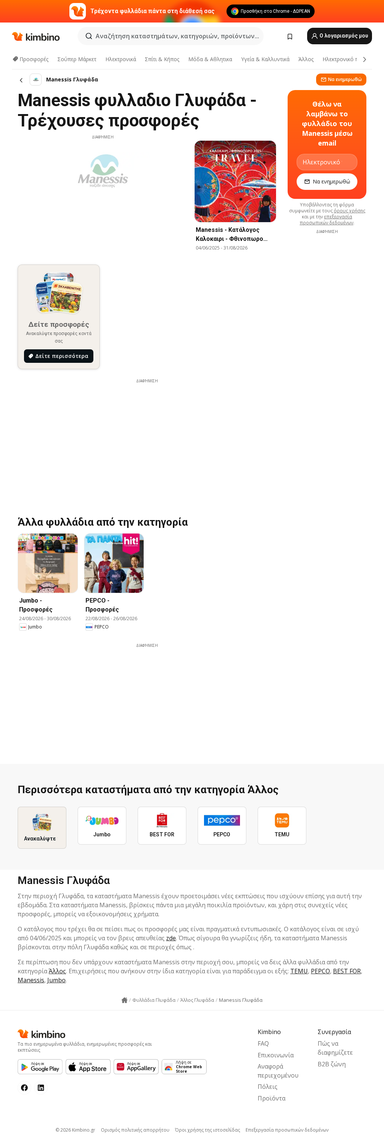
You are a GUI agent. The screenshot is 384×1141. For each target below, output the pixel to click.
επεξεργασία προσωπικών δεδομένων (326, 219)
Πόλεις (268, 1086)
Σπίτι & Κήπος (162, 59)
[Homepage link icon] (125, 1000)
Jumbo (56, 980)
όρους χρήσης (349, 210)
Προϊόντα (271, 1098)
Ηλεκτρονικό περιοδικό (351, 59)
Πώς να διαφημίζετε (335, 1048)
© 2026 (75, 1130)
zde (171, 938)
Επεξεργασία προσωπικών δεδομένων (287, 1130)
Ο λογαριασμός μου (343, 36)
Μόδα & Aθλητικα (210, 59)
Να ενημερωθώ (345, 79)
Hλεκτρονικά (120, 59)
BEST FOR (347, 971)
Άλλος (306, 59)
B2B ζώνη (332, 1064)
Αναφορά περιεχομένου (278, 1070)
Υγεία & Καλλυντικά (265, 59)
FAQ (263, 1043)
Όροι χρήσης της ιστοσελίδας (207, 1130)
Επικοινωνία (276, 1055)
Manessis (31, 980)
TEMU (299, 971)
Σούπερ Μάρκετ (76, 59)
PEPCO (320, 971)
